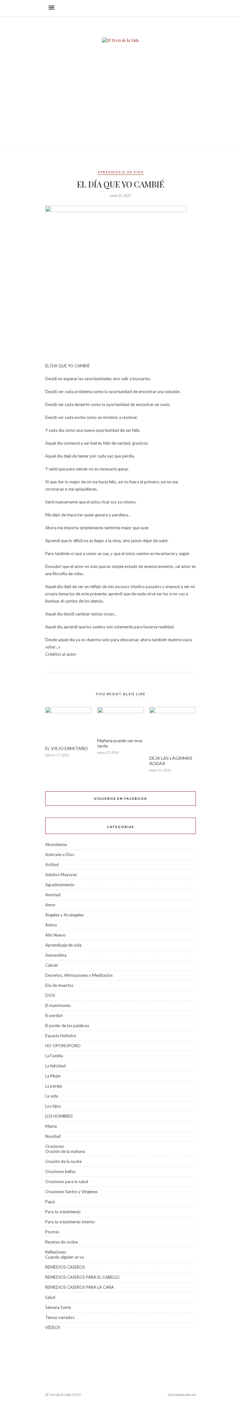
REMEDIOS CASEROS (65, 1267)
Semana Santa (58, 1307)
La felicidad (55, 1065)
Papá (50, 1201)
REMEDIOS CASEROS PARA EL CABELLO (82, 1277)
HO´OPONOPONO (63, 1045)
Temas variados (59, 1317)
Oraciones (54, 1146)
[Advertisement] (120, 103)
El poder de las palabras (67, 1025)
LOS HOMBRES (59, 1116)
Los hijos (53, 1106)
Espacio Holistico (60, 1035)
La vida (51, 1095)
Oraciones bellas (60, 1171)
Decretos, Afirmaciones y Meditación (79, 975)
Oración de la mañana (65, 1151)
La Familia (54, 1055)
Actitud (52, 864)
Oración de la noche (63, 1161)
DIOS (50, 995)
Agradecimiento (59, 884)
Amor (50, 904)
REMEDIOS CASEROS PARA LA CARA (79, 1287)
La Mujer (53, 1075)
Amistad (53, 894)
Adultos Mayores (61, 874)
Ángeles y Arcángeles (64, 914)
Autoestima (56, 955)
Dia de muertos (59, 985)
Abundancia (56, 844)
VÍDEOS (52, 1327)
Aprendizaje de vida (121, 172)
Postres (52, 1231)
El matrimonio (58, 1005)
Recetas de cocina (61, 1241)
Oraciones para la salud (66, 1181)
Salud (50, 1297)
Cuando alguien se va (64, 1257)
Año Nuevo (55, 934)
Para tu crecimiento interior (70, 1221)
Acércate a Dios (59, 854)
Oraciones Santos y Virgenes (71, 1191)
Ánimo (51, 924)
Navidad (53, 1136)
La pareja (53, 1085)
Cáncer (51, 965)
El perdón (54, 1015)
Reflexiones (55, 1251)
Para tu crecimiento (63, 1211)
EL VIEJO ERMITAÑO (66, 748)
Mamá (51, 1126)
